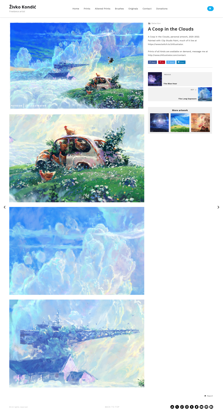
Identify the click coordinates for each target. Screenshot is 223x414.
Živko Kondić (22, 7)
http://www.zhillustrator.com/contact (167, 55)
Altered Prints (102, 8)
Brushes (119, 8)
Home (75, 8)
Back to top (112, 407)
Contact (147, 8)
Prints (87, 8)
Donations (161, 8)
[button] (208, 396)
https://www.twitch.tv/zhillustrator (165, 44)
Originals (133, 8)
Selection (156, 23)
